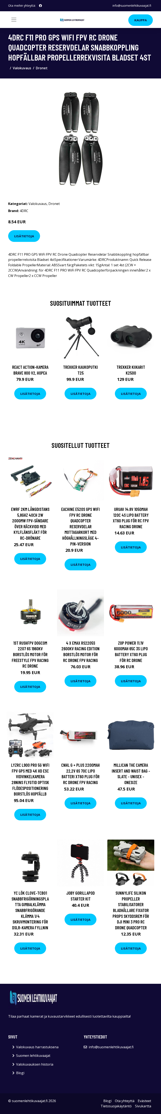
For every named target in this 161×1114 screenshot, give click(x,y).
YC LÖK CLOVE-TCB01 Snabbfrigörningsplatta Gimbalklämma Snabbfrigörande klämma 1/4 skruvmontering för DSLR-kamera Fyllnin (30, 910)
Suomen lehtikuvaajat (33, 1055)
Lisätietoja (24, 236)
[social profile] (40, 6)
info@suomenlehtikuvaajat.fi (132, 6)
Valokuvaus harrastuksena (37, 1047)
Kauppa (140, 20)
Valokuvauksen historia (34, 1064)
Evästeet (144, 1101)
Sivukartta (143, 1106)
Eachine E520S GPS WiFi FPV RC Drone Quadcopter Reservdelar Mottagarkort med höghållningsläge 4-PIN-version (80, 526)
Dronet (42, 68)
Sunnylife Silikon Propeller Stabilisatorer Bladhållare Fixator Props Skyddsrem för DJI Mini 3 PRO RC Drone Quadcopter (131, 910)
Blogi (20, 1073)
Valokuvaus (22, 68)
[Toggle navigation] (13, 20)
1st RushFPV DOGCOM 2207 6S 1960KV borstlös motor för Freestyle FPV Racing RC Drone (30, 654)
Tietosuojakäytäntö (116, 1106)
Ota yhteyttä (124, 1101)
